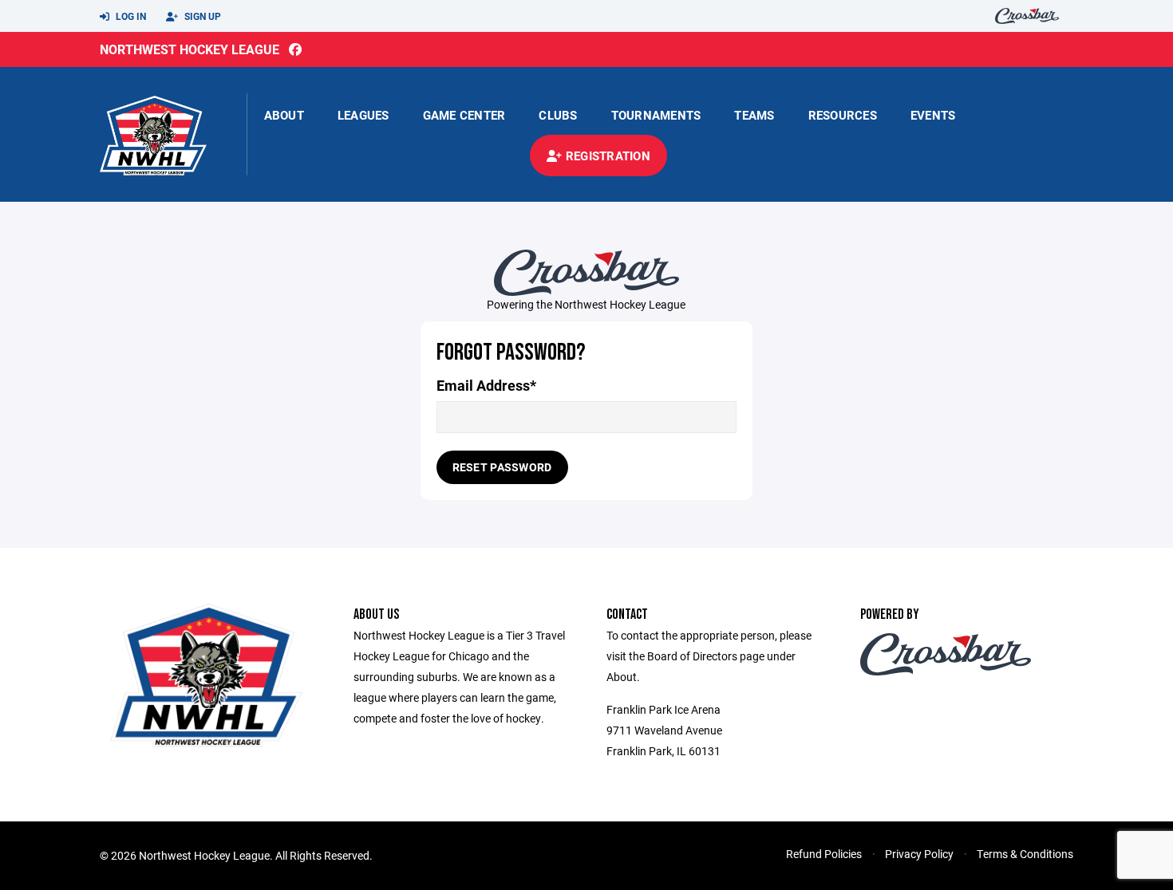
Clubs (558, 115)
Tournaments (656, 115)
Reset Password (502, 467)
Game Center (464, 115)
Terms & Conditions (1025, 853)
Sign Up (201, 16)
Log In (129, 16)
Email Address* (486, 385)
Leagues (363, 115)
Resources (842, 115)
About (284, 115)
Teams (754, 115)
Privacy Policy (919, 853)
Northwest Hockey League (189, 49)
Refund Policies (824, 853)
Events (933, 115)
